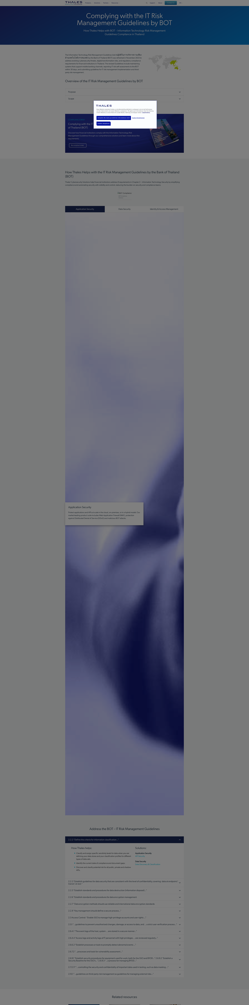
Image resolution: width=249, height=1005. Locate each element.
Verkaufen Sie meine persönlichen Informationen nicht (114, 118)
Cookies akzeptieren (104, 123)
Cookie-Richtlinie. (146, 112)
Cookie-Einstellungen (138, 118)
